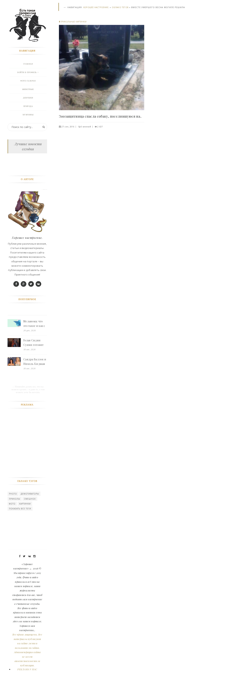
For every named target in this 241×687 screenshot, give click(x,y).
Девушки (28, 98)
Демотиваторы (30, 493)
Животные (28, 89)
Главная (28, 64)
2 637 (100, 126)
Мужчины (28, 115)
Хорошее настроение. (96, 7)
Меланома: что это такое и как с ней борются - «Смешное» (34, 324)
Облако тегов (120, 7)
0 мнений (86, 126)
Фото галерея (28, 81)
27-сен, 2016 (67, 126)
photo (13, 493)
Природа (28, 106)
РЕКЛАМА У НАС (27, 669)
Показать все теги (20, 508)
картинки (25, 503)
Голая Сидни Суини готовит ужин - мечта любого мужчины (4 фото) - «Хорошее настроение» (35, 343)
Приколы (14, 499)
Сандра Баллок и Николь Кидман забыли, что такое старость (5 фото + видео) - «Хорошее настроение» (34, 362)
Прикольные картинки (74, 21)
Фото (12, 503)
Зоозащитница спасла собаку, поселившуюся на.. (100, 116)
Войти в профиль (27, 72)
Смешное (30, 499)
